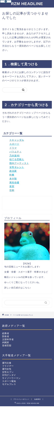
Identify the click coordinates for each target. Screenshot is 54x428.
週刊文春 (6, 363)
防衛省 (5, 336)
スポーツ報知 (9, 381)
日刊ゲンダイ (9, 375)
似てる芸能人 (16, 159)
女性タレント (16, 167)
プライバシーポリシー (21, 399)
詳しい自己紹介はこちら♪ (17, 287)
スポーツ (14, 144)
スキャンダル (16, 140)
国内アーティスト (19, 163)
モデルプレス (9, 384)
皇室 (11, 186)
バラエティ (15, 151)
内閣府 (5, 342)
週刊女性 (6, 369)
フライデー (8, 366)
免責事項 (37, 399)
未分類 (13, 178)
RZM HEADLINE (27, 3)
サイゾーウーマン (11, 378)
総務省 (5, 333)
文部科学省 (8, 339)
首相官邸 (6, 345)
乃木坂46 (14, 155)
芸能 (11, 190)
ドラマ (13, 148)
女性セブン (8, 372)
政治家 (13, 171)
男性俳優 (14, 182)
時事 (11, 175)
